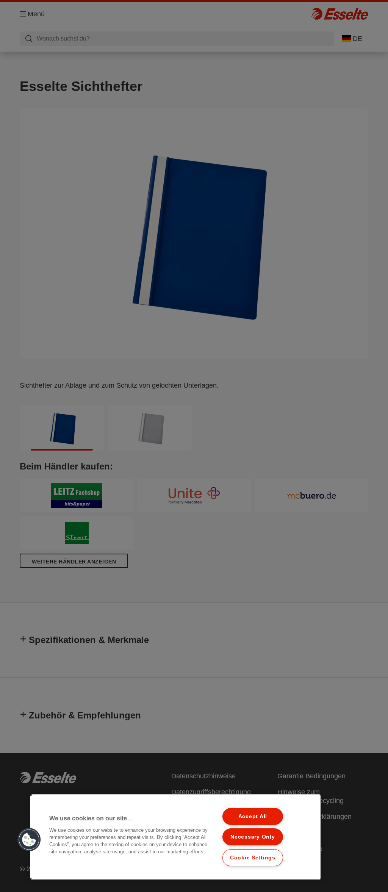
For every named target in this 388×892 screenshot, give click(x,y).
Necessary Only (252, 837)
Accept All (252, 816)
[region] (175, 837)
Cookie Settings (252, 857)
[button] (29, 840)
